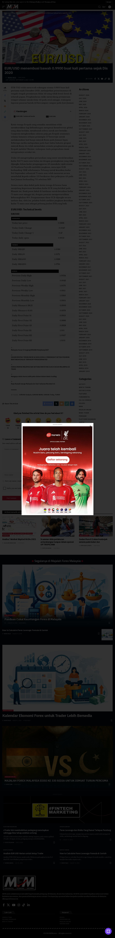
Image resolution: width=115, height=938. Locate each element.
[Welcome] (108, 931)
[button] (90, 426)
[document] (57, 469)
